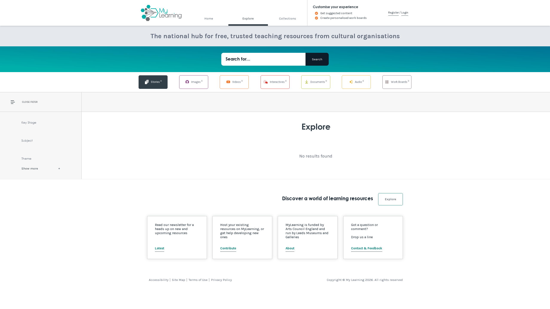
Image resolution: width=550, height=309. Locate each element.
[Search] (317, 59)
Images (196, 81)
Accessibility (158, 280)
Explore (248, 18)
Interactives (277, 81)
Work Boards (399, 81)
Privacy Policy (221, 280)
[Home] (157, 13)
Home (208, 18)
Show (29, 168)
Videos (237, 81)
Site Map (178, 280)
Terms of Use (198, 280)
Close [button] (26, 101)
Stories (156, 81)
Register (393, 12)
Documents (318, 81)
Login (404, 12)
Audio (359, 81)
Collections (287, 18)
